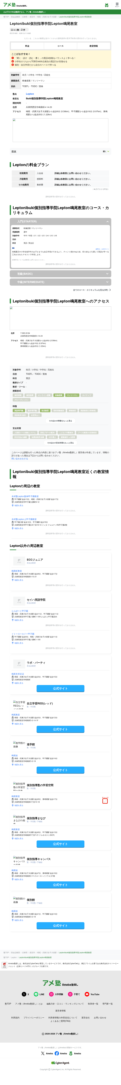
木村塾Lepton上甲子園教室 (24, 519)
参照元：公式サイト (102, 249)
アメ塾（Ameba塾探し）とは (28, 1003)
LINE (42, 994)
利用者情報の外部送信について (62, 1017)
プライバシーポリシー (34, 1017)
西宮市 (32, 16)
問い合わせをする (20, 458)
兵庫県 (24, 16)
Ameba (49, 1053)
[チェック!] (105, 801)
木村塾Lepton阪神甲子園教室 (25, 496)
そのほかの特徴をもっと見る (60, 420)
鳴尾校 (15, 755)
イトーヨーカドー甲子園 (23, 633)
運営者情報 (60, 1010)
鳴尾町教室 (17, 570)
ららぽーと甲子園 (20, 610)
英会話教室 (15, 16)
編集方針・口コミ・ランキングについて (65, 1003)
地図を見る (18, 505)
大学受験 (59, 994)
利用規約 (15, 1017)
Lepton (30, 93)
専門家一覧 (107, 1003)
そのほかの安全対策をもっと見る (60, 442)
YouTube (95, 994)
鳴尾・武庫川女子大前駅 (47, 16)
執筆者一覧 (93, 1003)
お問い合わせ (100, 1017)
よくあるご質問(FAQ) (60, 1020)
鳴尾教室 (16, 714)
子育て (77, 994)
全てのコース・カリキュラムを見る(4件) (90, 290)
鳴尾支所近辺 (18, 673)
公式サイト (60, 688)
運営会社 (85, 1017)
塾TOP (6, 16)
